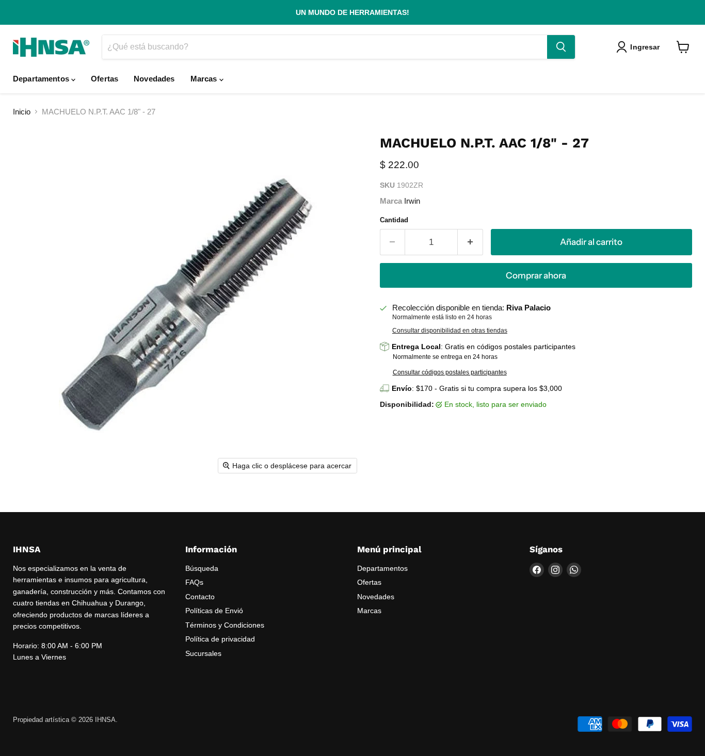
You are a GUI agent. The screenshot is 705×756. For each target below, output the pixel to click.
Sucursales (203, 653)
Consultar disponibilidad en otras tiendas (449, 330)
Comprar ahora (536, 275)
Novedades (154, 78)
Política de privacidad (220, 639)
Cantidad (394, 220)
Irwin (412, 200)
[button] (640, 47)
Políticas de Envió (214, 610)
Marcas (204, 78)
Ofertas (104, 78)
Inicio (21, 111)
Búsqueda (201, 568)
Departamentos (42, 78)
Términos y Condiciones (224, 625)
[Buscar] (561, 47)
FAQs (194, 582)
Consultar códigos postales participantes (450, 372)
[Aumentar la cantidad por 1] (470, 242)
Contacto (200, 597)
